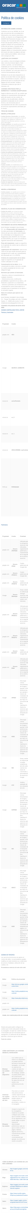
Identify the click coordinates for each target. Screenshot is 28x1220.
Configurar (6, 23)
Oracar (14, 6)
